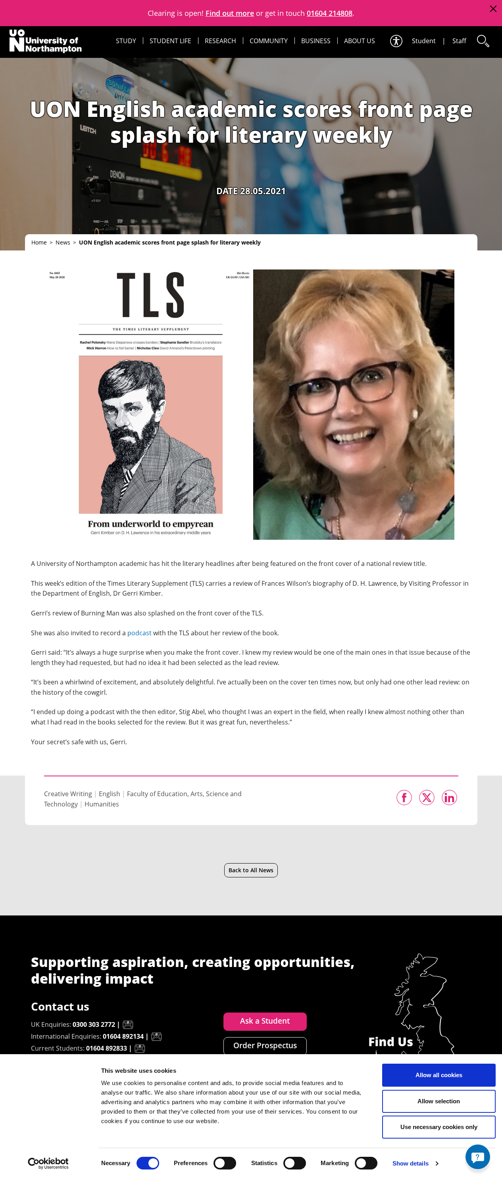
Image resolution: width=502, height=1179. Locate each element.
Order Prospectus (265, 1045)
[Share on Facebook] (404, 797)
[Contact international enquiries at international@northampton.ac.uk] (156, 1037)
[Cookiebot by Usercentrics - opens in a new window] (48, 1163)
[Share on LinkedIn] (449, 797)
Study (126, 40)
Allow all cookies (438, 1075)
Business (316, 40)
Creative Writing (68, 793)
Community (269, 40)
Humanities (102, 804)
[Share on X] (427, 797)
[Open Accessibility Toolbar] (396, 41)
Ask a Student (265, 1021)
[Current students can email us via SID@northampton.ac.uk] (140, 1049)
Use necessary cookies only (438, 1127)
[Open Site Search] (482, 41)
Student (424, 40)
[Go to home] (46, 41)
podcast (139, 633)
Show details (410, 1163)
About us (359, 40)
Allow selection (438, 1101)
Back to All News (251, 870)
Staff (459, 40)
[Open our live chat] (477, 1157)
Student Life (170, 40)
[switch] (224, 1163)
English (109, 793)
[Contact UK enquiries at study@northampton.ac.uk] (128, 1025)
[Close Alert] (493, 9)
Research (220, 40)
